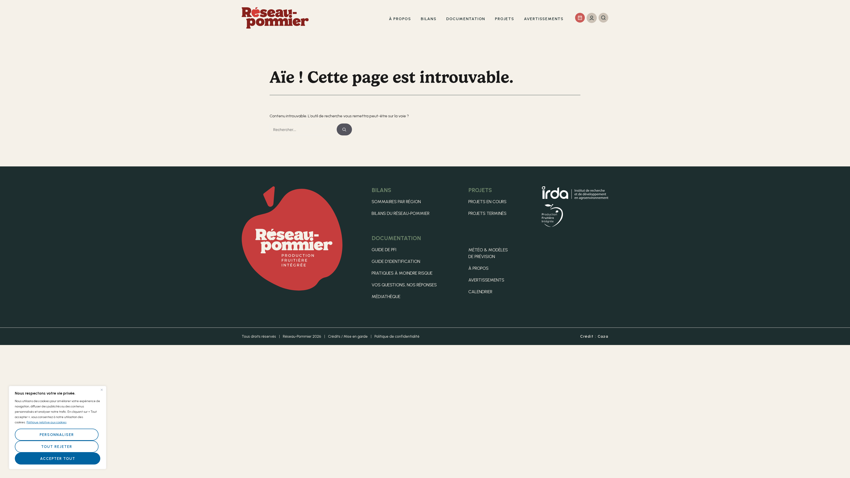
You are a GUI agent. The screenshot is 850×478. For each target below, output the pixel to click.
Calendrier (480, 291)
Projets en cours (487, 201)
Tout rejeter (56, 446)
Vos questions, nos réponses (404, 284)
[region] (57, 427)
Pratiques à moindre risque (402, 273)
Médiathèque (386, 296)
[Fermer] (101, 389)
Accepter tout (57, 458)
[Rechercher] (344, 129)
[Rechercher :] (303, 129)
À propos (478, 268)
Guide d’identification (396, 261)
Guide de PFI (384, 249)
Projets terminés (487, 213)
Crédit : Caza (594, 336)
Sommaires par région (396, 201)
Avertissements (486, 280)
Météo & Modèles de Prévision (488, 253)
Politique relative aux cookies (46, 422)
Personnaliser (57, 434)
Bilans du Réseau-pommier (400, 213)
